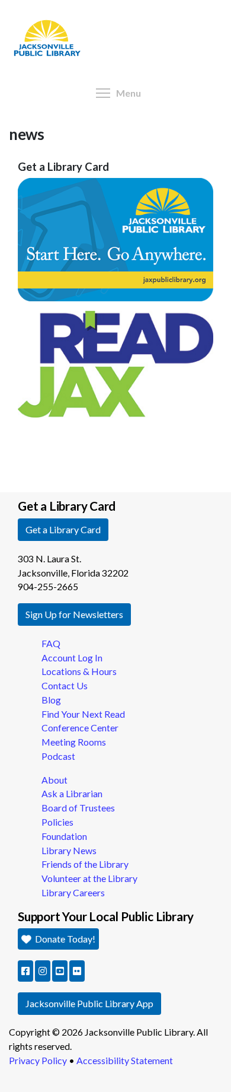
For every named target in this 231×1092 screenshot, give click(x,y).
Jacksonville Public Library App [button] (89, 1003)
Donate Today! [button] (64, 938)
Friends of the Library (85, 864)
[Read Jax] (115, 362)
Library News (69, 850)
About (54, 779)
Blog (51, 699)
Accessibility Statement (124, 1060)
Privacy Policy (38, 1060)
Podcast (58, 756)
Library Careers (73, 892)
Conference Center (79, 727)
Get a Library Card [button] (63, 529)
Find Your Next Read (83, 713)
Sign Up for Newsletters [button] (74, 614)
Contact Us (64, 685)
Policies (57, 821)
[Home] (46, 3)
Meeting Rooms (73, 741)
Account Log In (71, 657)
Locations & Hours (79, 671)
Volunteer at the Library (89, 878)
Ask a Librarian (71, 793)
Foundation (64, 836)
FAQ (50, 643)
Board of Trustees (78, 807)
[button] (25, 971)
